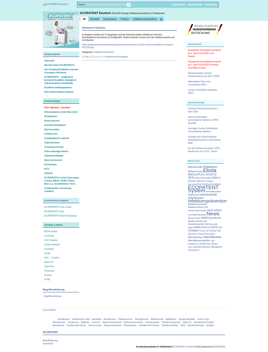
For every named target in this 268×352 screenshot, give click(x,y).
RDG (182, 325)
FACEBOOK (211, 4)
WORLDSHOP (195, 4)
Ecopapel (49, 249)
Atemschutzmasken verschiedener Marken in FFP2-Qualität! (203, 120)
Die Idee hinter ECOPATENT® (59, 65)
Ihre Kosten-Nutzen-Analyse (59, 92)
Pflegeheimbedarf (112, 325)
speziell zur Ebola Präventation (201, 234)
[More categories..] (161, 19)
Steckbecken (212, 237)
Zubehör (48, 173)
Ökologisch (216, 247)
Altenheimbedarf (195, 325)
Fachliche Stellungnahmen (58, 87)
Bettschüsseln (51, 120)
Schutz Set (204, 231)
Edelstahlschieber (213, 191)
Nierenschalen (51, 129)
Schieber (193, 230)
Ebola (209, 170)
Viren (215, 243)
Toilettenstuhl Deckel (149, 325)
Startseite (49, 60)
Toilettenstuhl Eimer (76, 325)
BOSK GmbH (50, 231)
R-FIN (47, 279)
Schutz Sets (215, 230)
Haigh (47, 253)
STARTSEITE (178, 4)
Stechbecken (195, 237)
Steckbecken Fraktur (204, 322)
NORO (205, 217)
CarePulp (49, 236)
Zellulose (205, 247)
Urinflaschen (51, 134)
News (213, 213)
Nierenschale (95, 325)
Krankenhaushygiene (197, 210)
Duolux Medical (52, 244)
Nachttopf (201, 215)
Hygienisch (193, 195)
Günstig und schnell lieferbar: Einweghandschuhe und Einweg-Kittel (204, 140)
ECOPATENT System (203, 189)
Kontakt (94, 19)
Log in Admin (49, 310)
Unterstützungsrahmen (56, 151)
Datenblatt (48, 343)
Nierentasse (58, 325)
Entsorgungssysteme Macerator (61, 112)
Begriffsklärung (50, 340)
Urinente (96, 322)
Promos (48, 275)
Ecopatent (216, 184)
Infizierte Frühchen (94, 27)
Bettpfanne (171, 319)
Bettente (85, 322)
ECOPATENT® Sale (54, 211)
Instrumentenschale (133, 322)
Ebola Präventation (203, 178)
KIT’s (47, 169)
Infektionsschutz (197, 204)
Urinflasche (193, 244)
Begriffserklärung (52, 296)
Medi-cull (48, 262)
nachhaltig (192, 215)
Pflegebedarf (130, 325)
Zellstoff (197, 247)
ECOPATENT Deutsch (95, 13)
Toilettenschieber (169, 325)
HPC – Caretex (51, 257)
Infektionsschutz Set (198, 207)
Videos (125, 19)
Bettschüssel (195, 171)
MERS (210, 210)
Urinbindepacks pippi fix (56, 138)
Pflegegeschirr (125, 319)
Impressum (110, 19)
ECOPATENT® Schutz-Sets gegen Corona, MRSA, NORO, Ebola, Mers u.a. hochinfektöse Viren (61, 180)
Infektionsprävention (207, 201)
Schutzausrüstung (53, 147)
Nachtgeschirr (142, 319)
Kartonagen (50, 164)
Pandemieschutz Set (198, 224)
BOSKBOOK (218, 346)
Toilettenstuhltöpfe (53, 155)
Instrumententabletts (55, 125)
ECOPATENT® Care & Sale (57, 207)
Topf (212, 240)
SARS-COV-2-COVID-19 (208, 227)
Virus (190, 247)
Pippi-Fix (187, 322)
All (84, 19)
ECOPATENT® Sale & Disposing (60, 215)
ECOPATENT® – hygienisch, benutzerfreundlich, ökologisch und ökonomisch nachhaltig (60, 80)
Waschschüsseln (53, 160)
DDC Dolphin (51, 240)
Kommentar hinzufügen (116, 56)
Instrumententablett (111, 322)
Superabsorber (52, 142)
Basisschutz (195, 166)
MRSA (218, 210)
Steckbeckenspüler (199, 240)
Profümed (49, 271)
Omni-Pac (49, 266)
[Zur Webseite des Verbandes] (205, 36)
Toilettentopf (63, 319)
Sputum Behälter (187, 319)
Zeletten (210, 325)
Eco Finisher (204, 184)
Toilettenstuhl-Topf (80, 319)
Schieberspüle (152, 322)
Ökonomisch (193, 250)
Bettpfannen (50, 116)
